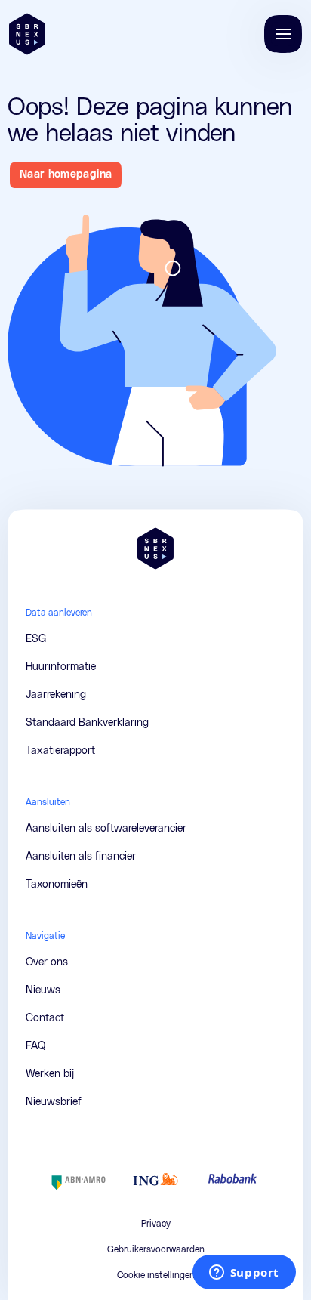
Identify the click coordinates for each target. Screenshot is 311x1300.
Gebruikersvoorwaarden (156, 1249)
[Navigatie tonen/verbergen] (283, 34)
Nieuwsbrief (54, 1102)
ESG (36, 639)
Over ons (47, 962)
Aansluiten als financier (81, 856)
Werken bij (50, 1074)
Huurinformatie (61, 667)
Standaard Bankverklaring (87, 723)
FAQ (35, 1046)
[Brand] (27, 34)
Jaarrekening (56, 695)
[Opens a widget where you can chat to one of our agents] (244, 1273)
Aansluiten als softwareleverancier (106, 828)
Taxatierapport (60, 751)
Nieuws (43, 990)
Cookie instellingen (156, 1275)
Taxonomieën (57, 884)
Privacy (156, 1223)
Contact (45, 1018)
